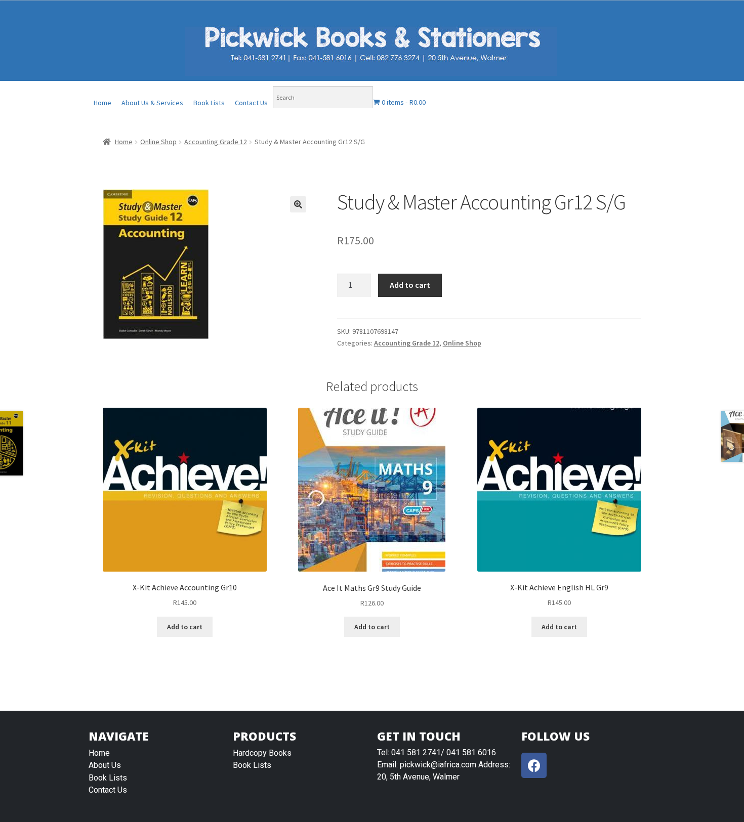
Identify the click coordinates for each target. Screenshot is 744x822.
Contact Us (251, 102)
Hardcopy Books (262, 753)
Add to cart (410, 285)
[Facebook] (534, 765)
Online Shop (158, 141)
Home (102, 102)
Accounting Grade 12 (215, 141)
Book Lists (209, 102)
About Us (105, 765)
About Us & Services (152, 102)
